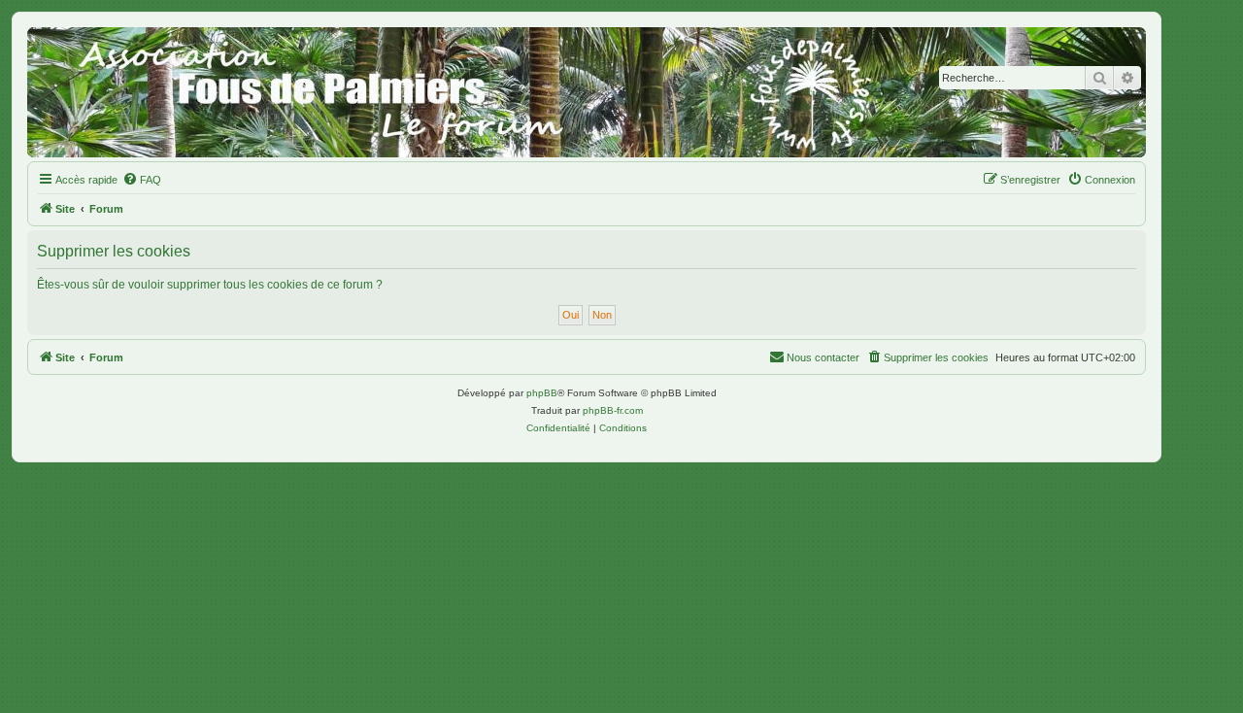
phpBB (541, 393)
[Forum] (586, 92)
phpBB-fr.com (613, 410)
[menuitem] (141, 179)
